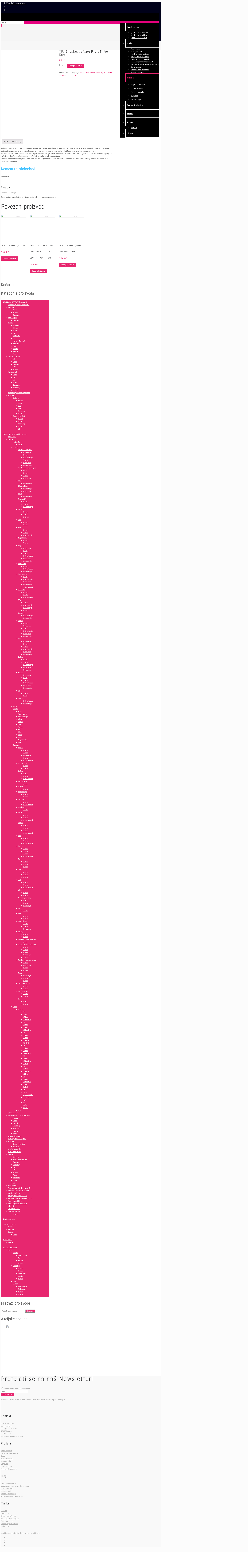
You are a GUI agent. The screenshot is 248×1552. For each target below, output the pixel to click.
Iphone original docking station (19, 393)
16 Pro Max (27, 1030)
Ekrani (10, 1250)
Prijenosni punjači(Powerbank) (18, 305)
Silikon (20, 698)
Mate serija (27, 452)
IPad (19, 1110)
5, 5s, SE (26, 1097)
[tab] (6, 141)
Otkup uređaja (6, 1461)
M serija (26, 952)
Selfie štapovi (12, 1185)
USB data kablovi (14, 356)
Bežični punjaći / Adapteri (17, 1139)
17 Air (25, 1014)
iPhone (15, 328)
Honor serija (27, 465)
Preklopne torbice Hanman (27, 960)
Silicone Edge (23, 486)
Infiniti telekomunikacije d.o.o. (12, 1533)
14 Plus (25, 1051)
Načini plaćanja (6, 1451)
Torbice (62, 75)
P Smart (26, 517)
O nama (4, 1511)
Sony (15, 346)
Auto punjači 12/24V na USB (17, 1203)
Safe (19, 481)
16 (24, 1022)
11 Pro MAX (27, 1082)
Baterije (10, 323)
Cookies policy (6, 1491)
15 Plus (25, 1038)
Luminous (21, 613)
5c (24, 1102)
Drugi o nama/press (8, 1516)
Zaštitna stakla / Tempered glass (19, 1115)
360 (19, 732)
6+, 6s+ (25, 1108)
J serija (25, 753)
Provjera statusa (7, 1423)
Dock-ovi (11, 1232)
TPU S (20, 600)
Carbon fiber (22, 781)
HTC (14, 333)
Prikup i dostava (7, 1458)
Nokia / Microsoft (19, 341)
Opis (6, 142)
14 (24, 1045)
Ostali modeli (28, 587)
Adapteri (11, 307)
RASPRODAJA (7, 1240)
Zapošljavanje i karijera (10, 1518)
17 (24, 1012)
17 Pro (25, 1017)
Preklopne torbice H (25, 450)
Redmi (20, 1260)
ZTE (14, 1170)
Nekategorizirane (9, 1219)
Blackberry (16, 325)
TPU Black (21, 590)
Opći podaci (5, 1513)
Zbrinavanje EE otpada (9, 1523)
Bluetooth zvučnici (14, 1152)
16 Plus (25, 1025)
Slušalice (11, 395)
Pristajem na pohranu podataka (17, 1388)
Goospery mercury (24, 898)
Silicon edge (22, 792)
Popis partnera (7, 1521)
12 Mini (25, 1074)
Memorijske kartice (14, 1136)
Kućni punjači (12, 372)
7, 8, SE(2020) (28, 1095)
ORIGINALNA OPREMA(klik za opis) (15, 302)
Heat (19, 520)
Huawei (15, 312)
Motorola (16, 336)
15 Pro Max (27, 1040)
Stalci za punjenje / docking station (20, 1198)
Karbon (20, 672)
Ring (19, 691)
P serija (25, 455)
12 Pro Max (27, 1071)
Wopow (15, 1214)
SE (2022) (26, 1043)
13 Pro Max (27, 1061)
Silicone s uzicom (24, 983)
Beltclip (20, 657)
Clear (20, 444)
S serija (25, 758)
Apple (68, 75)
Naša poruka (5, 1526)
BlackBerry (16, 387)
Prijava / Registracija (9, 1469)
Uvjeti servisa (6, 1426)
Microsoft (16, 1128)
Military (20, 509)
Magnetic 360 (22, 538)
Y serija (25, 460)
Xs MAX (25, 1087)
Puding (20, 621)
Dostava (4, 1456)
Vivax (15, 706)
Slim (19, 639)
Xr (24, 1089)
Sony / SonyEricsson (20, 1159)
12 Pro (25, 1069)
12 (24, 1066)
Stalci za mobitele (14, 1209)
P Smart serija (28, 457)
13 (24, 1056)
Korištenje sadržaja (8, 1494)
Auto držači (12, 437)
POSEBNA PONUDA (9, 1224)
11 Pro (73, 75)
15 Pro (25, 1035)
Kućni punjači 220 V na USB (17, 1196)
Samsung (16, 315)
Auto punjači (12, 318)
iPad (14, 354)
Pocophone (22, 1255)
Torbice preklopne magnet (27, 944)
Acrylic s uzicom (23, 991)
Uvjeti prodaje (6, 1466)
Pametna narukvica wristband (18, 1190)
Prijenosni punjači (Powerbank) (19, 1188)
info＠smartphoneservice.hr (16, 3)
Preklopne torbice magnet (27, 468)
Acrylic (20, 545)
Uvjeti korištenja (7, 1488)
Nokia (15, 382)
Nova (25, 470)
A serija (25, 750)
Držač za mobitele (14, 1149)
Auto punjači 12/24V (15, 1201)
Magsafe (21, 786)
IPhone (82, 72)
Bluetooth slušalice (19, 416)
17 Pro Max (27, 1020)
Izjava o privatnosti (8, 1483)
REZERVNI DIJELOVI (10, 1247)
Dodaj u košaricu (75, 65)
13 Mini (25, 1064)
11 (24, 1077)
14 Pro (25, 1048)
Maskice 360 (22, 499)
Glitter (20, 735)
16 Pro (25, 1027)
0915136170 (10, 2)
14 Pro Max (27, 1053)
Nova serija (27, 463)
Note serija (27, 755)
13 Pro (25, 1058)
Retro (20, 973)
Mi (19, 1258)
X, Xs (25, 1084)
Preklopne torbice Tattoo (27, 939)
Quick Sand (22, 564)
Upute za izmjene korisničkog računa (15, 1486)
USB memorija (13, 1113)
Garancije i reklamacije (9, 1453)
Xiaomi (15, 349)
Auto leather (22, 574)
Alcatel (15, 351)
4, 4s (24, 1100)
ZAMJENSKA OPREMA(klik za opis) (99, 72)
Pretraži (30, 1311)
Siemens (16, 1157)
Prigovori (4, 1464)
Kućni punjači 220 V (14, 1193)
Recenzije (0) (16, 142)
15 (24, 1032)
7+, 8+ (25, 1092)
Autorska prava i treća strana (12, 1496)
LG (14, 338)
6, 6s (24, 1105)
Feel (19, 527)
